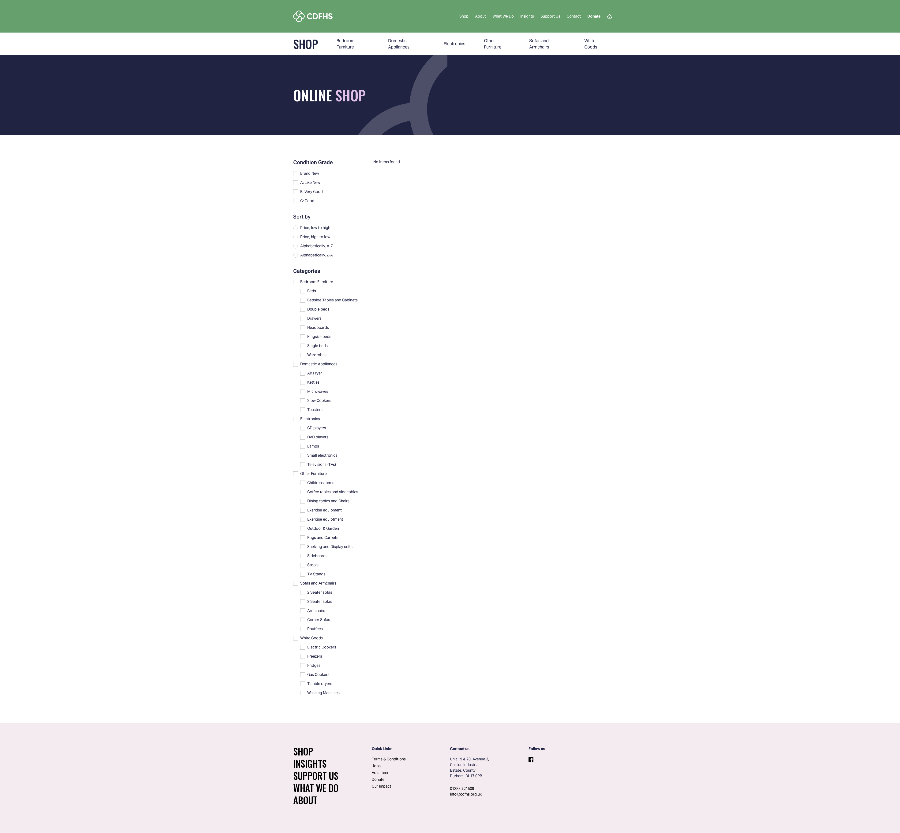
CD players (316, 428)
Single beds (317, 345)
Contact (574, 16)
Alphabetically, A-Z (316, 246)
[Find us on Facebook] (531, 758)
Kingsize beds (319, 336)
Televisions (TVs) (321, 464)
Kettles (313, 382)
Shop (464, 16)
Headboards (318, 327)
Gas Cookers (318, 674)
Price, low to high (315, 227)
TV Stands (316, 574)
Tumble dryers (319, 683)
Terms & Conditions (389, 759)
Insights (527, 16)
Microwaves (317, 391)
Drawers (314, 318)
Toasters (314, 409)
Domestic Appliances (318, 364)
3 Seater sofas (319, 601)
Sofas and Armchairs (318, 583)
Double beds (318, 309)
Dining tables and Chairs (328, 501)
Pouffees (315, 628)
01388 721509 (462, 788)
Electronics (454, 43)
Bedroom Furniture (316, 281)
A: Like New (310, 182)
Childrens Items (320, 482)
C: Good (307, 200)
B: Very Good (311, 191)
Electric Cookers (321, 647)
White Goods (311, 638)
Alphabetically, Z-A (316, 255)
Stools (313, 565)
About (480, 16)
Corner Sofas (318, 619)
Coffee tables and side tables (332, 491)
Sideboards (317, 555)
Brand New (309, 173)
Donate (378, 779)
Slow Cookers (319, 400)
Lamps (313, 446)
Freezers (314, 656)
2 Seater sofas (319, 592)
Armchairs (316, 610)
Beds (311, 291)
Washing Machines (323, 692)
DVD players (317, 437)
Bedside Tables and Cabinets (332, 300)
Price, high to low (315, 236)
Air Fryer (314, 373)
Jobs (376, 765)
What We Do (503, 16)
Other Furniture (313, 473)
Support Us (550, 16)
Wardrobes (316, 354)
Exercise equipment (324, 510)
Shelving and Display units (329, 546)
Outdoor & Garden (323, 528)
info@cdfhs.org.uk (466, 794)
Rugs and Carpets (322, 537)
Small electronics (322, 455)
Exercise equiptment (325, 519)
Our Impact (381, 786)
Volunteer (380, 772)
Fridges (313, 665)
